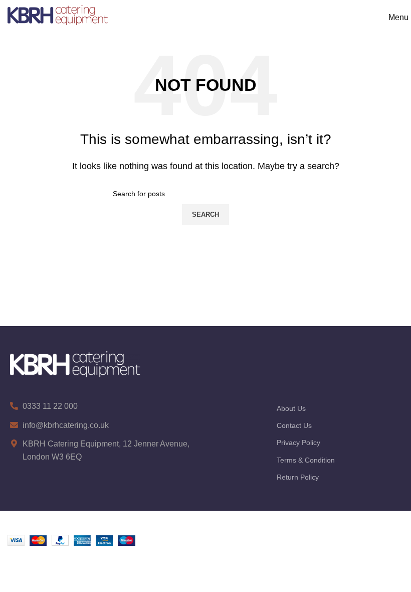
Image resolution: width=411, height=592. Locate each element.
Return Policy (298, 477)
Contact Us (294, 425)
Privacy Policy (298, 442)
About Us (291, 408)
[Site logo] (58, 14)
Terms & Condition (306, 460)
